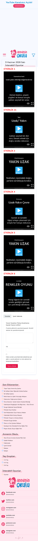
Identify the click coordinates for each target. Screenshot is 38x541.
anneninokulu (19, 6)
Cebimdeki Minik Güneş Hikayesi (13, 415)
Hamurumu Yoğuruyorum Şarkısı (13, 399)
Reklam (6, 448)
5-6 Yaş (6, 465)
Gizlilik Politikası (8, 440)
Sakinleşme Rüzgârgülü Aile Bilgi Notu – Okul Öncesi (19, 404)
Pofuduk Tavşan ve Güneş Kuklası (13, 418)
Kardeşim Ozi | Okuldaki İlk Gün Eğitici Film (16, 426)
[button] (4, 54)
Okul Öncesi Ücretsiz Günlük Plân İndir (15, 438)
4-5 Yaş (6, 462)
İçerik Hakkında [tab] (17, 316)
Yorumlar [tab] (7, 316)
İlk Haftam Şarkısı (9, 394)
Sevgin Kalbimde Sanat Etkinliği (13, 407)
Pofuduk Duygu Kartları (10, 420)
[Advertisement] (19, 29)
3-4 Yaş (6, 460)
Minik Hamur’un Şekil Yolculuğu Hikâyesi (15, 396)
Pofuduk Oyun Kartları (10, 410)
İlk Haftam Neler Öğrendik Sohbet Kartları (15, 391)
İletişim (6, 451)
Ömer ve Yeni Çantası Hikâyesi (12, 423)
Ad (7, 347)
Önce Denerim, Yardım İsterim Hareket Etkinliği (17, 402)
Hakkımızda (7, 443)
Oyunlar (6, 474)
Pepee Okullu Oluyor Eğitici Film (13, 428)
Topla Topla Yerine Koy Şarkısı (12, 388)
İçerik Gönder (7, 446)
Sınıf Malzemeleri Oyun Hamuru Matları (15, 412)
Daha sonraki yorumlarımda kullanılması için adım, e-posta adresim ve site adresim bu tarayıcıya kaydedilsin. (19, 359)
